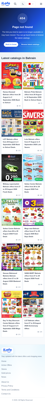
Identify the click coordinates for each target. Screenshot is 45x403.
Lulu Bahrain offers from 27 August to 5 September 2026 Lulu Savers (32, 143)
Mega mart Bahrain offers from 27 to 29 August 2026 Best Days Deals (32, 232)
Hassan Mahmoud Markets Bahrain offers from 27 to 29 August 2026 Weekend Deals (12, 278)
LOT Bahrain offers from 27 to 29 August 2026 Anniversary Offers (32, 324)
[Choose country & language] (31, 3)
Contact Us (5, 394)
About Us (5, 382)
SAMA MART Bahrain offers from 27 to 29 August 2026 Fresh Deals (32, 277)
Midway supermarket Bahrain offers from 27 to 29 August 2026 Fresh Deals (11, 188)
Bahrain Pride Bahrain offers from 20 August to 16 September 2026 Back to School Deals (33, 96)
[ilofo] (5, 4)
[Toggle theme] (23, 3)
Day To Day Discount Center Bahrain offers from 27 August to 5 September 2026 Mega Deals (11, 326)
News (3, 377)
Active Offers (6, 365)
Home (3, 361)
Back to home (11, 44)
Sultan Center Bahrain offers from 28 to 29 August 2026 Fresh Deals (11, 232)
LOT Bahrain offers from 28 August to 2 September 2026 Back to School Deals (11, 143)
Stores (4, 369)
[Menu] (41, 3)
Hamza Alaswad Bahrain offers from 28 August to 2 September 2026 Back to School (11, 97)
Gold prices (6, 373)
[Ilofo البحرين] (7, 350)
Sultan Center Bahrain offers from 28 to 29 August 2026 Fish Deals (33, 188)
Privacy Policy (7, 386)
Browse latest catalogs (30, 44)
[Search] (15, 4)
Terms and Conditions (10, 390)
